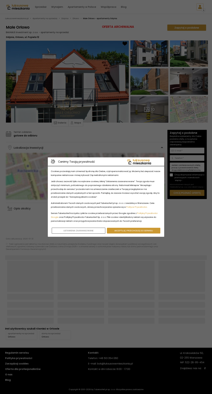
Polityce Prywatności (136, 207)
